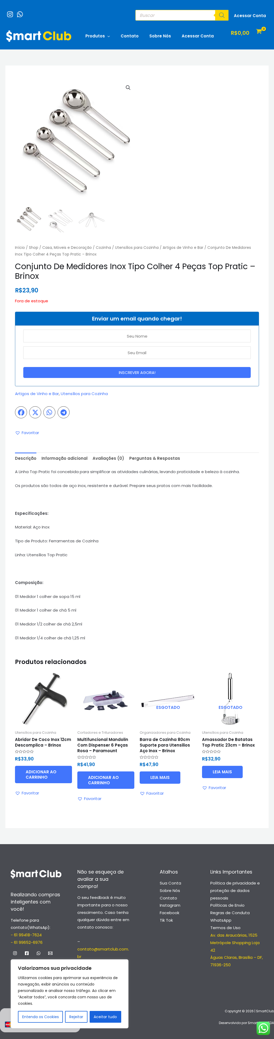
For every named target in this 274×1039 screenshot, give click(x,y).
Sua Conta (170, 883)
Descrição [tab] (25, 458)
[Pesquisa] (222, 15)
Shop (33, 247)
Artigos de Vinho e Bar (183, 247)
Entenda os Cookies (40, 1016)
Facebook (169, 913)
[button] (128, 87)
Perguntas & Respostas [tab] (154, 458)
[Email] (50, 953)
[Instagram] (8, 11)
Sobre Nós (160, 36)
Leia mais (160, 777)
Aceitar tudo (105, 1016)
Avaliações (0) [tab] (108, 458)
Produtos (95, 36)
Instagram (170, 905)
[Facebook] (26, 953)
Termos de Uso (225, 927)
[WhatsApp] (18, 11)
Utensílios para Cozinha (137, 247)
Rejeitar (76, 1016)
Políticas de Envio (227, 905)
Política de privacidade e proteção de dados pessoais (235, 890)
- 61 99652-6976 (27, 942)
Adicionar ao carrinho (41, 774)
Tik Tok (166, 920)
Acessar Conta (198, 36)
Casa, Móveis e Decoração (67, 247)
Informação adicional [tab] (64, 458)
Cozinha (103, 247)
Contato (130, 36)
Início (20, 247)
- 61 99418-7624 (26, 935)
